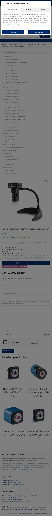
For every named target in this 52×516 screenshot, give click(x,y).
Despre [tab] (42, 10)
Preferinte (13, 32)
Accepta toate (39, 32)
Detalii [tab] (28, 10)
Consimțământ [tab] (12, 10)
